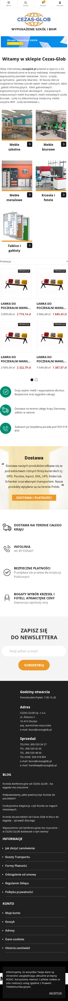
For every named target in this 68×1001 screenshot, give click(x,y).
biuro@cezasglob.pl (40, 729)
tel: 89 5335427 (23, 551)
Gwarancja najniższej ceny (31, 602)
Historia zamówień (17, 948)
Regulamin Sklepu (17, 883)
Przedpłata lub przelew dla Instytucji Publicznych (37, 575)
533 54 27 (41, 744)
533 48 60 (35, 752)
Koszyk (10, 922)
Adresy (10, 930)
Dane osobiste (14, 939)
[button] (32, 380)
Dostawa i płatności (34, 498)
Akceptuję (55, 993)
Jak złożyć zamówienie (20, 848)
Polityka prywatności (19, 892)
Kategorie (8, 4)
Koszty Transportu (17, 857)
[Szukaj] (25, 4)
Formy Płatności (16, 866)
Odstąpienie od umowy (20, 874)
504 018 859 (39, 757)
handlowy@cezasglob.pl (43, 765)
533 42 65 (35, 748)
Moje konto (12, 913)
